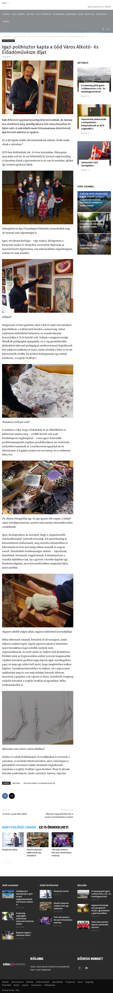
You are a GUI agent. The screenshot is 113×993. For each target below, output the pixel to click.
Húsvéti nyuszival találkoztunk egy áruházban (34, 853)
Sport (80, 982)
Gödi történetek (19, 36)
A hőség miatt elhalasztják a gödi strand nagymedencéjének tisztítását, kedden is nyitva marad (94, 199)
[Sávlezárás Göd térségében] (94, 153)
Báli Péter (16, 783)
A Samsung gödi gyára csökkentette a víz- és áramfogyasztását (93, 88)
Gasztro (25, 985)
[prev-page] (4, 861)
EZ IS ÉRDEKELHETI (53, 827)
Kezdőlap (6, 36)
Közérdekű (6, 985)
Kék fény (29, 982)
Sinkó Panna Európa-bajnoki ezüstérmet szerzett (100, 924)
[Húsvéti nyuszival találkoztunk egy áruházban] (37, 839)
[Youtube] (86, 968)
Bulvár (16, 985)
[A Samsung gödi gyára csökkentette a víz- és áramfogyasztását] (94, 79)
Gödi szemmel (17, 982)
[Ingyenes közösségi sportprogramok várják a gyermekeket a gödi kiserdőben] (83, 908)
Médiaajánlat (49, 985)
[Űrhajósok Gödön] (13, 839)
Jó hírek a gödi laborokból (14, 814)
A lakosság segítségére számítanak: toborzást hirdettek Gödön (92, 224)
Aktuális (5, 982)
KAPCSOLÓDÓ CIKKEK (19, 827)
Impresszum (36, 985)
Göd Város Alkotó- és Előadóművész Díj (39, 783)
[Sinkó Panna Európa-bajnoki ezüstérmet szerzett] (83, 925)
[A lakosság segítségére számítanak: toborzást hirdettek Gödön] (8, 916)
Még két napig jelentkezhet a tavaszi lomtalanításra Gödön (59, 815)
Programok (70, 982)
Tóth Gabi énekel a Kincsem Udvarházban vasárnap (61, 853)
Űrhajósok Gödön (9, 850)
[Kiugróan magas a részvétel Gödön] (8, 935)
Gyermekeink (57, 982)
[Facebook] (102, 29)
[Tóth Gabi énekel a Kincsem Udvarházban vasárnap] (62, 839)
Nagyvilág (89, 982)
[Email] (12, 796)
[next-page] (8, 861)
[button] (108, 29)
